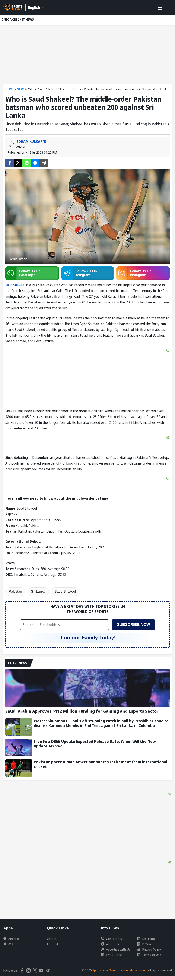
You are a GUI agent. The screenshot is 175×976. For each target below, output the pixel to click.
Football (52, 944)
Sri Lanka (38, 591)
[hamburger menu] (160, 8)
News (21, 89)
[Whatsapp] (26, 162)
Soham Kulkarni (31, 141)
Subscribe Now (133, 624)
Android (13, 938)
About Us (112, 944)
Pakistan (15, 591)
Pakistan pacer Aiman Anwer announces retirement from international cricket (100, 764)
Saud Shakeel (15, 285)
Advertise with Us (118, 949)
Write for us (114, 955)
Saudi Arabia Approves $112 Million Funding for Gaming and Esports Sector (81, 711)
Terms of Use (151, 955)
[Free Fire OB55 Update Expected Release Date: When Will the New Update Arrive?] (18, 747)
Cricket (52, 938)
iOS (10, 944)
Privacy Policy (151, 949)
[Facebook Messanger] (35, 162)
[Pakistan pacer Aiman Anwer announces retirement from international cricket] (18, 768)
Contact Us (114, 938)
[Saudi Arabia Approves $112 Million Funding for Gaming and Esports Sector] (87, 688)
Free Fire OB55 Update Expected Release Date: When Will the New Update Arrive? (95, 743)
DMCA (146, 944)
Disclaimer (149, 938)
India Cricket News (18, 19)
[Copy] (43, 163)
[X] (18, 162)
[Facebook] (9, 162)
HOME (9, 89)
